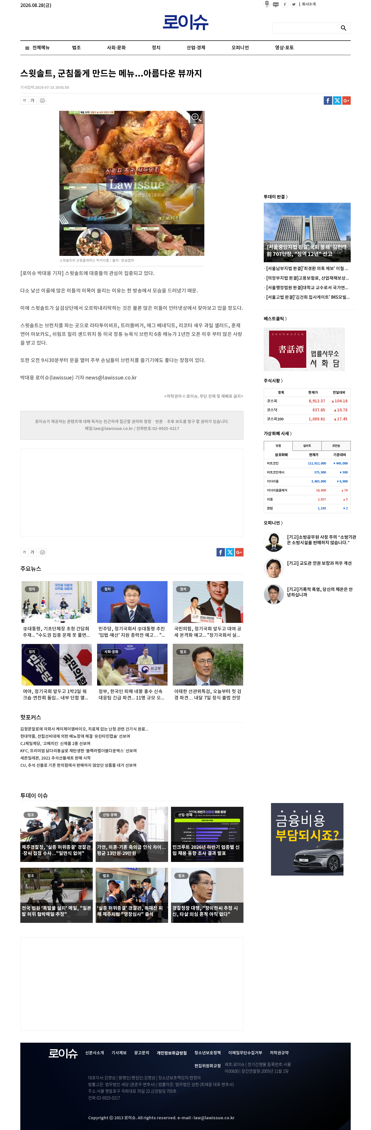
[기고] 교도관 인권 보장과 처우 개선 (319, 563)
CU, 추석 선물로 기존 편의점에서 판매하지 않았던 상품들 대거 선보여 (78, 765)
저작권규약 (279, 1053)
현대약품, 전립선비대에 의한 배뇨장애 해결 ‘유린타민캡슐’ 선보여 (75, 736)
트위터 (337, 100)
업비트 (307, 446)
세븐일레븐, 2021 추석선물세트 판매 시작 (55, 758)
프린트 (42, 100)
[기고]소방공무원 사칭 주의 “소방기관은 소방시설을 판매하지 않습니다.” (322, 540)
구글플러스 (346, 100)
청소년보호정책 (207, 1053)
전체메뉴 (41, 48)
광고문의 (141, 1053)
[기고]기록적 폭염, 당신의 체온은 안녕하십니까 (320, 592)
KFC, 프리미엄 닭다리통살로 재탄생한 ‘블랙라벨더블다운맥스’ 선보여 (78, 750)
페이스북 (328, 100)
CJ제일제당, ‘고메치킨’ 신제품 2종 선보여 (55, 743)
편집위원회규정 (207, 1066)
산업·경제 (196, 48)
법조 (76, 48)
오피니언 (240, 48)
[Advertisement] (78, 491)
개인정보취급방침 (172, 1053)
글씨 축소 (24, 100)
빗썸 (278, 446)
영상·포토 (284, 48)
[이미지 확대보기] (196, 117)
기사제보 (119, 1053)
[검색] (345, 28)
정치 (156, 48)
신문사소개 (94, 1053)
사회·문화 (116, 48)
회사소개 (307, 4)
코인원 (336, 446)
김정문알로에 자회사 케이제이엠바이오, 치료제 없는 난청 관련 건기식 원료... (84, 729)
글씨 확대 (32, 100)
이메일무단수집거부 (245, 1053)
